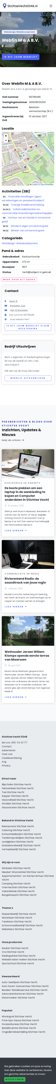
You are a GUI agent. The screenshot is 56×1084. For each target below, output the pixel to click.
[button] (28, 158)
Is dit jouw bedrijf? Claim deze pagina (28, 327)
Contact (7, 746)
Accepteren (15, 1079)
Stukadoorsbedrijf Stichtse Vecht (21, 845)
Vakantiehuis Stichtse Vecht (18, 891)
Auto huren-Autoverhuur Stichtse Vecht (25, 986)
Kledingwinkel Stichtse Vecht (19, 956)
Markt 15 (10, 46)
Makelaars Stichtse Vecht (17, 929)
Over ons (7, 754)
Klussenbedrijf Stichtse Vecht (19, 914)
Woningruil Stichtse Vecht (17, 1016)
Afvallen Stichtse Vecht (15, 803)
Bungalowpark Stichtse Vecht (19, 895)
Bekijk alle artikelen (11, 440)
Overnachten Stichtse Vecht (19, 887)
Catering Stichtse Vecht (16, 830)
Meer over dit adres (19, 279)
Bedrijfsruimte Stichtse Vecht (19, 1028)
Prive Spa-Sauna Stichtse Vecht (20, 1020)
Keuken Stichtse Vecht (15, 948)
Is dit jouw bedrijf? (20, 57)
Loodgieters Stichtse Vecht (17, 841)
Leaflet (34, 184)
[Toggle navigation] (51, 6)
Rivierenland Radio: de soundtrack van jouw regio (25, 581)
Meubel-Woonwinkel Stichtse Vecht (23, 872)
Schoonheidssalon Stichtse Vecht (21, 834)
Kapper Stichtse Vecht (15, 796)
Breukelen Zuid (17, 305)
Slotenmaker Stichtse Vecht (18, 997)
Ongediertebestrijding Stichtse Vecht (23, 1032)
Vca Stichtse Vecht (13, 952)
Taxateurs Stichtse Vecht (17, 921)
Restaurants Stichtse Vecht (18, 826)
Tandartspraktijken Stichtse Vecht (22, 838)
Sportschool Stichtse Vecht (18, 963)
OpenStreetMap (47, 184)
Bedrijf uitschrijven (28, 378)
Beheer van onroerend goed (27, 230)
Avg (4, 761)
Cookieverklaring (12, 758)
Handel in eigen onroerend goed (29, 226)
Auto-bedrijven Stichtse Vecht (19, 982)
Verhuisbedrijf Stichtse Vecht (19, 849)
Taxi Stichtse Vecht (13, 792)
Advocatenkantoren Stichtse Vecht (23, 993)
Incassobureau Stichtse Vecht (19, 1024)
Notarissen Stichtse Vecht (17, 917)
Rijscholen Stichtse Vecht (16, 784)
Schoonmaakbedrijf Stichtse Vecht (22, 925)
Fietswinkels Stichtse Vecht (18, 788)
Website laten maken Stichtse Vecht (23, 959)
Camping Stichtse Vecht (16, 883)
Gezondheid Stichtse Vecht (18, 800)
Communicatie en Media (22, 573)
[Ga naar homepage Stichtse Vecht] (20, 5)
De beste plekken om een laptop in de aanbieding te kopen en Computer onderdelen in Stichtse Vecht (27, 494)
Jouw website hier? (19, 319)
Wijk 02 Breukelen (19, 310)
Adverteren (8, 750)
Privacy (6, 765)
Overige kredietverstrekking (27, 204)
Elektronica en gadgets (22, 482)
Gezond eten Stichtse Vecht (18, 807)
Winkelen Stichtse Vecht (16, 868)
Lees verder (14, 530)
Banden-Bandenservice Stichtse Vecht (24, 990)
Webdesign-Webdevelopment (19, 32)
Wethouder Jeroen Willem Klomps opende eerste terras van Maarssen (27, 656)
